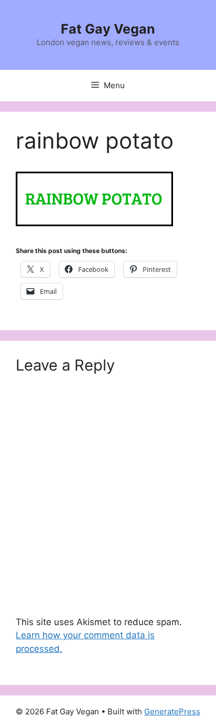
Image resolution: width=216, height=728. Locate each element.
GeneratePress (172, 711)
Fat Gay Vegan (108, 29)
